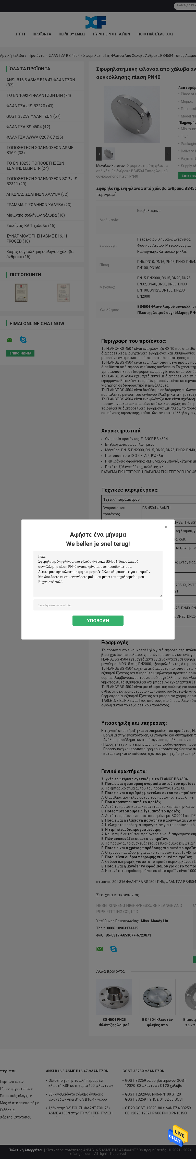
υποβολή (98, 620)
